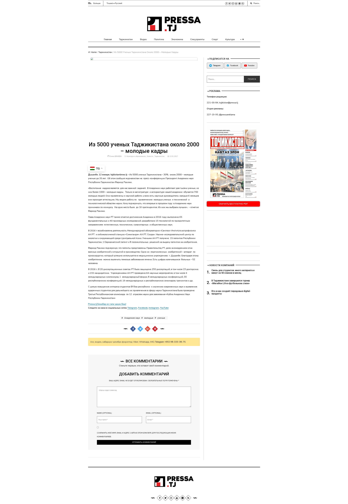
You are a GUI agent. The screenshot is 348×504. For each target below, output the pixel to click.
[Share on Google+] (147, 329)
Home (94, 52)
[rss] (242, 3)
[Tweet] (140, 329)
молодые (148, 317)
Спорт (215, 39)
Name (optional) (104, 413)
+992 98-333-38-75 (175, 341)
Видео (143, 39)
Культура (230, 39)
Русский (118, 3)
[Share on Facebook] (133, 329)
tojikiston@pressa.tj (228, 102)
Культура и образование (136, 156)
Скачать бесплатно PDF (233, 203)
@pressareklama (227, 114)
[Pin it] (155, 329)
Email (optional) (153, 413)
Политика (159, 39)
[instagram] (233, 3)
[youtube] (236, 3)
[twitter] (229, 3)
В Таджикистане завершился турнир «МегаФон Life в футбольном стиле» (231, 282)
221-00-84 (212, 102)
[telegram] (239, 3)
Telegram (159, 341)
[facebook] (226, 3)
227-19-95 (212, 114)
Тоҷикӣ (110, 3)
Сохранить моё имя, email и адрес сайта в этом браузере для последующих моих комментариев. (136, 435)
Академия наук (132, 317)
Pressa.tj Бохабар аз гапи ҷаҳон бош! (107, 304)
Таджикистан (126, 39)
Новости (150, 156)
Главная (108, 39)
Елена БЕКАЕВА (116, 156)
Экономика (177, 39)
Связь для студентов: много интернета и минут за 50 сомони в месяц (233, 271)
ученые (161, 317)
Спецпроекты (197, 39)
